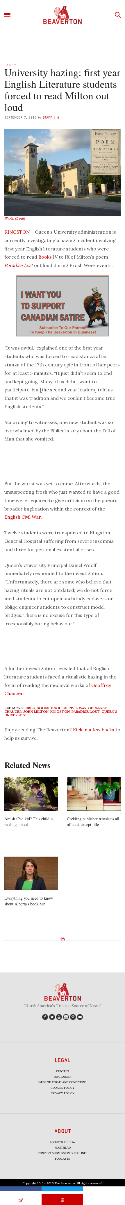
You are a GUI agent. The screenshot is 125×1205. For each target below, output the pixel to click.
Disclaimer (63, 1076)
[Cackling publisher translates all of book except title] (94, 794)
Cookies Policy (62, 1087)
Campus (10, 65)
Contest (62, 1071)
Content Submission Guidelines (63, 1153)
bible (29, 708)
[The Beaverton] (62, 15)
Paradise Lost (18, 265)
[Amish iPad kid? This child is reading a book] (31, 794)
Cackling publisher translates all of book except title (93, 821)
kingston (60, 711)
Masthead (63, 1147)
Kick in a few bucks (93, 730)
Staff (47, 117)
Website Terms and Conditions (62, 1082)
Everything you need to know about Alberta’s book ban (28, 901)
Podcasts (62, 1158)
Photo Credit (14, 218)
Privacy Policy (62, 1093)
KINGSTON (17, 232)
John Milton (36, 711)
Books (45, 257)
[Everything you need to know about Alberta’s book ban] (31, 873)
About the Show (62, 1142)
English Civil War (22, 517)
